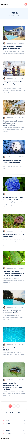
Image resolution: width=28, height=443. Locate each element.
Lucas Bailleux (9, 43)
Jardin (15, 43)
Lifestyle (8, 423)
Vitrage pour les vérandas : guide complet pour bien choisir (13, 84)
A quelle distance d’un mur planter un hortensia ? (13, 198)
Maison (7, 427)
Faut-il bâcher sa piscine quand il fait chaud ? (12, 312)
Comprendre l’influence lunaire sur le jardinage (12, 161)
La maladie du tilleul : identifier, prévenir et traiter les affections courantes (13, 274)
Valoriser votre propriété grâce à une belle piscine (12, 48)
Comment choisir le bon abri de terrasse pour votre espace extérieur (13, 123)
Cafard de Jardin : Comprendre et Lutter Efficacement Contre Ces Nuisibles (12, 386)
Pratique (8, 430)
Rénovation (8, 433)
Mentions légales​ (5, 438)
